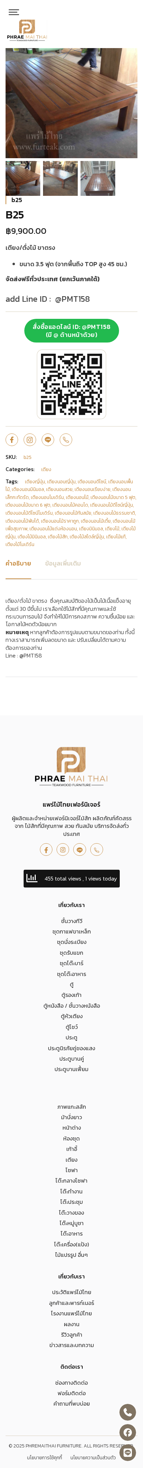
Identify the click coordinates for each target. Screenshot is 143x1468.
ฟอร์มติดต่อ (72, 1393)
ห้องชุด (71, 1138)
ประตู (71, 1037)
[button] (128, 57)
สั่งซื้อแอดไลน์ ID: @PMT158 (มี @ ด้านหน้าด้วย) (72, 330)
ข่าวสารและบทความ (71, 1345)
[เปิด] (14, 12)
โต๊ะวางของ (71, 1212)
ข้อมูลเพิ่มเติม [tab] (63, 563)
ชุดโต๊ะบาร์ (71, 963)
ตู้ (72, 984)
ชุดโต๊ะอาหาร (71, 974)
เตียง (71, 1159)
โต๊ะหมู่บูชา (72, 1223)
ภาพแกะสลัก (71, 1106)
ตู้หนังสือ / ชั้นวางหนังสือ (71, 1005)
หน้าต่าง (71, 1127)
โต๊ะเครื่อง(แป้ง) (71, 1244)
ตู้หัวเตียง (72, 1016)
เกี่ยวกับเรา (71, 905)
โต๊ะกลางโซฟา (71, 1180)
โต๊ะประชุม (71, 1202)
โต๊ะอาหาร (72, 1233)
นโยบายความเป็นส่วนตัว (93, 1458)
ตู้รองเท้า (71, 995)
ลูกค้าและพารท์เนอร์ (71, 1303)
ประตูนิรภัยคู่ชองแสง (71, 1048)
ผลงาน (71, 1324)
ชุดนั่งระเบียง (71, 942)
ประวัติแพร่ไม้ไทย (71, 1292)
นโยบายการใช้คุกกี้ (44, 1458)
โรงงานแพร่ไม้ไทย (71, 1313)
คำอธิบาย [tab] (18, 563)
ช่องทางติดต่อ (71, 1382)
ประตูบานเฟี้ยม (71, 1069)
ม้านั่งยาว (71, 1117)
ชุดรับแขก (71, 952)
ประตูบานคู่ (71, 1058)
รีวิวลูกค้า (71, 1334)
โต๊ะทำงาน (71, 1191)
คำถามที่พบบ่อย (71, 1403)
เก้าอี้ (71, 1149)
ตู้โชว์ (72, 1027)
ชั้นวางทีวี (71, 921)
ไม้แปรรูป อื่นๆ (71, 1255)
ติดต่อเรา (71, 1366)
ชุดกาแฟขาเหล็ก (71, 931)
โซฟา (72, 1170)
